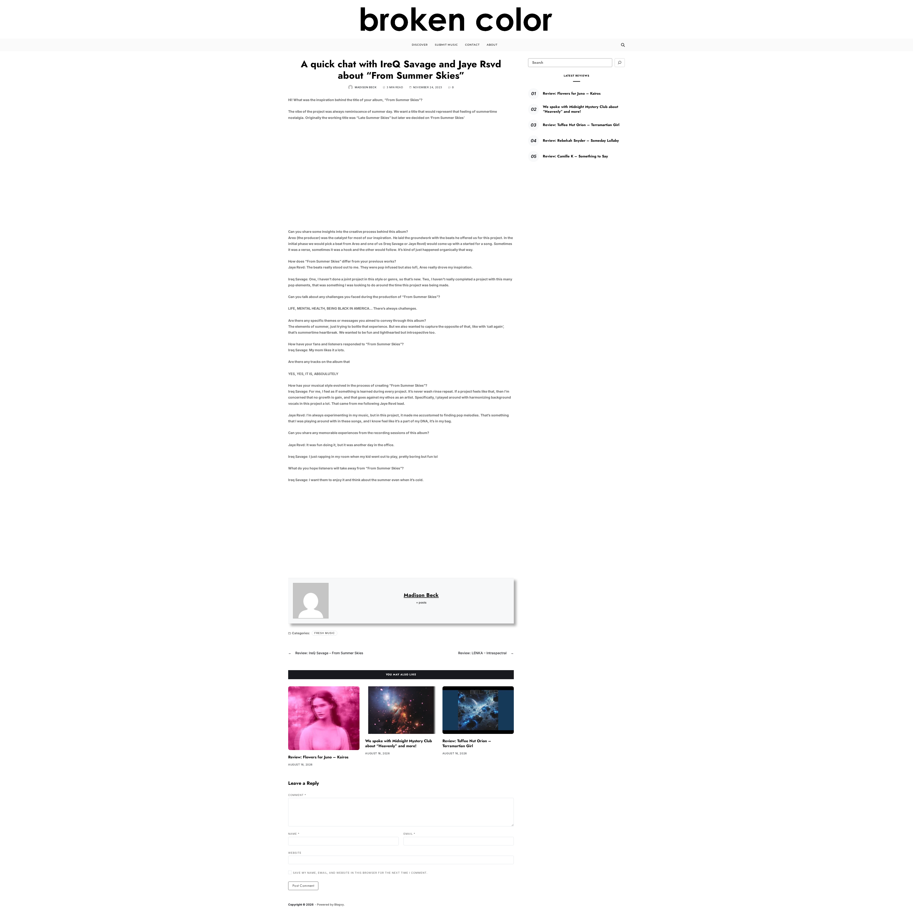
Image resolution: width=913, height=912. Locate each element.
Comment (297, 795)
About (492, 44)
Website (294, 852)
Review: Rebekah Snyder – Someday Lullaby (581, 140)
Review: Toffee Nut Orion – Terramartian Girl (466, 743)
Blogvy (339, 904)
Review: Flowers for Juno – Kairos (318, 757)
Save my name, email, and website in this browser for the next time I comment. (360, 872)
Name (294, 833)
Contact (472, 44)
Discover (420, 44)
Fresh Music (324, 633)
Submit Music (446, 44)
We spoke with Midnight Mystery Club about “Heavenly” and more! (398, 743)
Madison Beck (366, 87)
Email (409, 833)
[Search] (623, 45)
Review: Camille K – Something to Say (575, 156)
